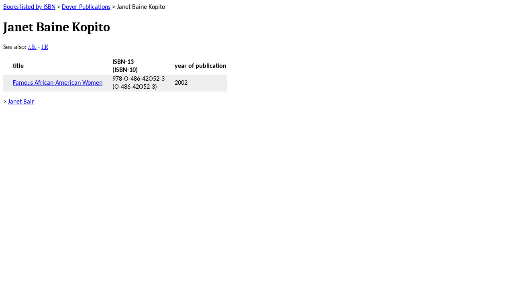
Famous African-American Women (57, 83)
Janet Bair (21, 102)
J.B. (32, 47)
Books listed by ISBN (29, 7)
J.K (44, 47)
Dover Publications (86, 7)
